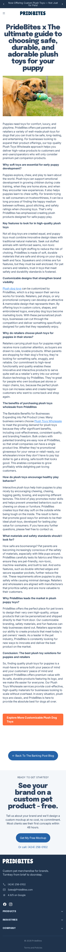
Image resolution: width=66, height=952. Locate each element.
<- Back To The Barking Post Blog (33, 755)
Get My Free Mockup (33, 838)
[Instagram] (11, 904)
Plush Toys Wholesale (48, 421)
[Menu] (4, 13)
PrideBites (37, 940)
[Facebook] (5, 904)
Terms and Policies (33, 947)
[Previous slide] (3, 4)
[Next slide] (62, 4)
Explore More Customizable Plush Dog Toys (32, 719)
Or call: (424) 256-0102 (33, 847)
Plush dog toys (12, 288)
